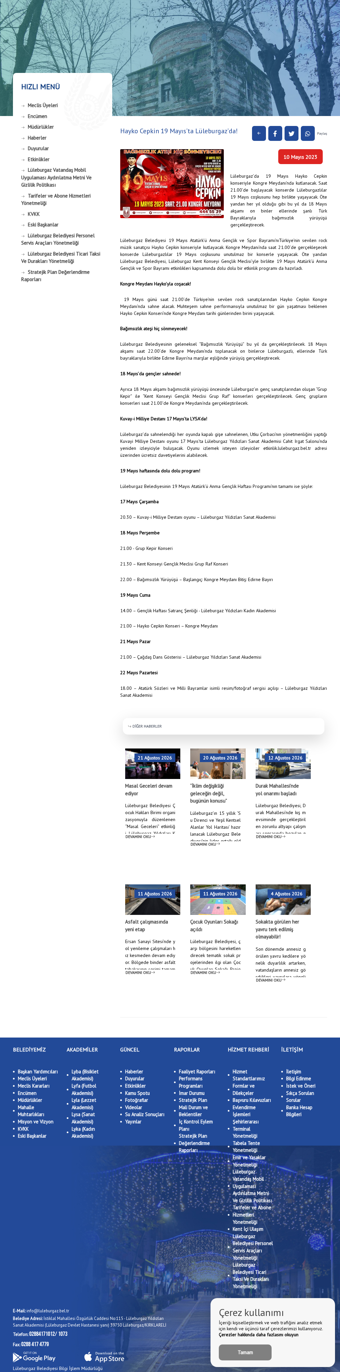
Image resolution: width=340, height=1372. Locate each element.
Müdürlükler (41, 127)
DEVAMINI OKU (138, 836)
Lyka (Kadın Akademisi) (83, 1132)
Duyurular (38, 148)
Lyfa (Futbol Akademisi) (84, 1089)
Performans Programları (191, 1082)
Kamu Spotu (137, 1093)
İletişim (293, 1071)
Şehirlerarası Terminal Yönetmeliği (246, 1128)
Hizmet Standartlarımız (249, 1075)
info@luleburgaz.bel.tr (41, 1311)
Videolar (133, 1107)
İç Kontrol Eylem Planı (196, 1125)
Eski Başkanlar (43, 224)
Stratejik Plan (193, 1100)
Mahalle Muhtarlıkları (31, 1111)
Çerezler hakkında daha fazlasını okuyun (258, 1335)
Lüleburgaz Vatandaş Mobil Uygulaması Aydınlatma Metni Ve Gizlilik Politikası (56, 177)
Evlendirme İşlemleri (244, 1111)
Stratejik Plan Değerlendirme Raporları (55, 276)
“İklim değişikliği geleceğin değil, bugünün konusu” (208, 793)
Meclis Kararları (33, 1086)
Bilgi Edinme (298, 1078)
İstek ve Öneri (300, 1086)
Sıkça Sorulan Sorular (300, 1097)
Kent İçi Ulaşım (248, 1229)
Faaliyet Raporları (197, 1071)
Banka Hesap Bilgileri (299, 1111)
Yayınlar (133, 1121)
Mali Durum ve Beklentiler (193, 1111)
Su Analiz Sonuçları (144, 1114)
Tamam (245, 1352)
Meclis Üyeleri (43, 105)
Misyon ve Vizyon (35, 1121)
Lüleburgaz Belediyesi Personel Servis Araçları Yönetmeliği (58, 239)
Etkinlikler (38, 159)
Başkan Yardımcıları (38, 1071)
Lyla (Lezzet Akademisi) (84, 1103)
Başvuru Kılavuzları (252, 1100)
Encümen (37, 116)
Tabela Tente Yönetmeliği (246, 1147)
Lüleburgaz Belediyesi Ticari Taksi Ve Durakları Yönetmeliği (60, 258)
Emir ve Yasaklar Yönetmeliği (249, 1161)
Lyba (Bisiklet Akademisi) (85, 1075)
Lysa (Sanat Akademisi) (83, 1118)
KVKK (34, 214)
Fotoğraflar (136, 1100)
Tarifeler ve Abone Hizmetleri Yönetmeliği (56, 200)
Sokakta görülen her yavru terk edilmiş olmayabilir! (277, 929)
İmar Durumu (192, 1093)
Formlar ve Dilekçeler (244, 1089)
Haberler (37, 138)
